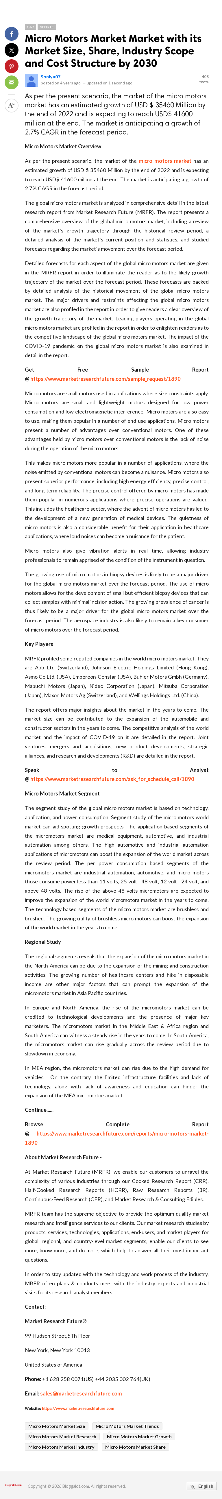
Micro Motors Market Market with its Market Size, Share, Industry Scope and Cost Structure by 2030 (113, 50)
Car (30, 27)
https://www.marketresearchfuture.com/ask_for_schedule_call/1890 (112, 779)
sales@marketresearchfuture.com (81, 1393)
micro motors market (165, 161)
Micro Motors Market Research (62, 1436)
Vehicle (47, 27)
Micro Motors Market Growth (139, 1436)
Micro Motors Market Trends (127, 1426)
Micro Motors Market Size (56, 1426)
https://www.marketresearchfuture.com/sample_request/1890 (105, 379)
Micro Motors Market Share (135, 1447)
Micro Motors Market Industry (61, 1447)
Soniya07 (50, 76)
